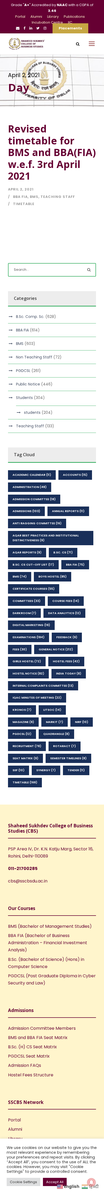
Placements (70, 28)
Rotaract (64, 746)
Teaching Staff (58, 196)
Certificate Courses (34, 589)
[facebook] (24, 28)
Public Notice (28, 384)
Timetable (23, 203)
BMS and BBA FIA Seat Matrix (37, 1038)
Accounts (75, 475)
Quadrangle (56, 734)
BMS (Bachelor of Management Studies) (50, 926)
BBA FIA (20, 196)
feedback (66, 637)
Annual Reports (68, 511)
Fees (20, 649)
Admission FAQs (24, 1065)
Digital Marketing (31, 625)
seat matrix (25, 758)
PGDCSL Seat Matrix (29, 1056)
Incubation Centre (47, 22)
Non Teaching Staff (34, 357)
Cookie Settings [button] (23, 1181)
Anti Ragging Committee (37, 523)
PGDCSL (23, 370)
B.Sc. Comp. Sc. (30, 316)
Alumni (36, 16)
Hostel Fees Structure (30, 1075)
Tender (76, 770)
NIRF (81, 722)
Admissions (26, 511)
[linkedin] (30, 28)
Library (53, 16)
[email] (17, 28)
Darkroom (24, 613)
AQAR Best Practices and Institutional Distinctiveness (46, 538)
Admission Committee (34, 499)
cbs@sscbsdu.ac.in (27, 881)
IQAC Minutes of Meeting (37, 697)
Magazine (23, 722)
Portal (20, 16)
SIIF (19, 770)
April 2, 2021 (21, 189)
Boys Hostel (52, 576)
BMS (34, 196)
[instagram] (44, 28)
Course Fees (65, 601)
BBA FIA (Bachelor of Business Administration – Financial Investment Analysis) (47, 943)
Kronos (22, 710)
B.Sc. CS (63, 552)
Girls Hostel (27, 661)
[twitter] (37, 28)
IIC (70, 22)
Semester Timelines (68, 758)
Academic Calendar (32, 475)
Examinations (29, 637)
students (32, 412)
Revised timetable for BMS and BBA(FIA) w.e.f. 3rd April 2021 (52, 152)
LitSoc (52, 710)
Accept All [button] (54, 1181)
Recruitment (27, 746)
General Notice (56, 649)
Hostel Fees (66, 661)
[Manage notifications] (91, 1182)
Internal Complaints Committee (43, 685)
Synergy (46, 770)
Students (24, 397)
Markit (54, 722)
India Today (68, 673)
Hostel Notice (28, 673)
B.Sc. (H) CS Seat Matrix (32, 1047)
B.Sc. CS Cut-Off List (33, 564)
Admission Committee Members (42, 1028)
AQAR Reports (27, 552)
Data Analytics (64, 613)
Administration (30, 487)
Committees (27, 601)
